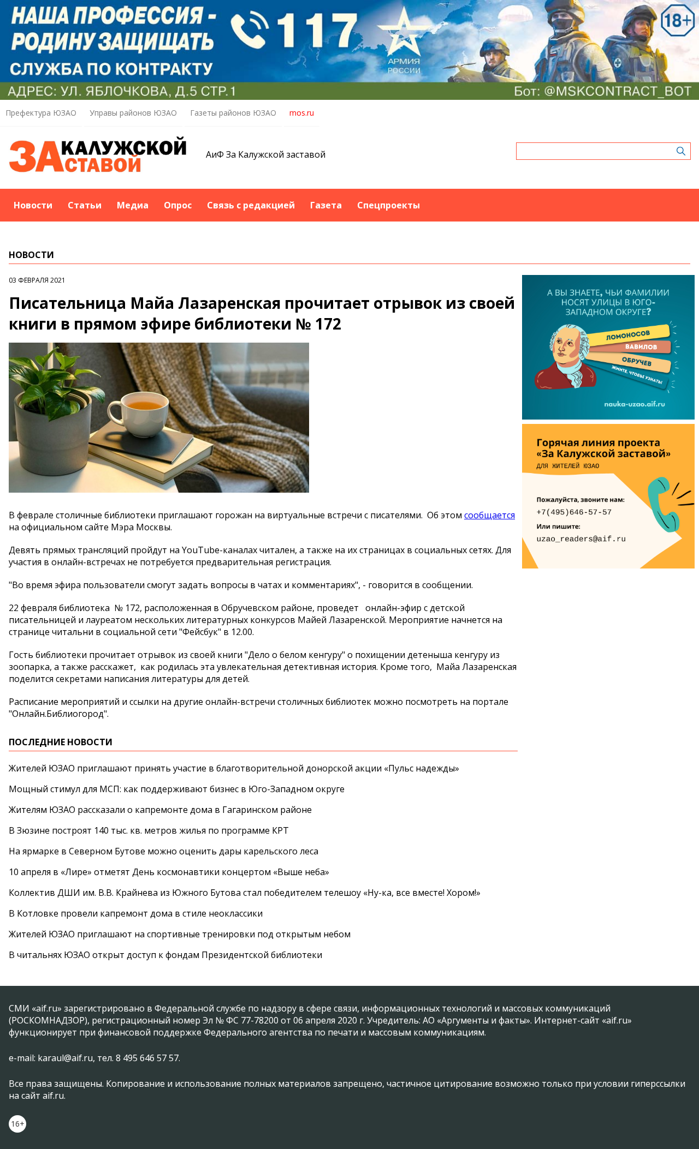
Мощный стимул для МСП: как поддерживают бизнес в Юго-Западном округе (177, 789)
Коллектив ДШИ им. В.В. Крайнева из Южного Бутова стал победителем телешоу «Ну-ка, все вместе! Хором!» (245, 893)
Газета (326, 205)
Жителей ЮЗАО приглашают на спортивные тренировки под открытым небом (180, 934)
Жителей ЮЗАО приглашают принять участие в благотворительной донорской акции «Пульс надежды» (234, 768)
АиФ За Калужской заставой (265, 154)
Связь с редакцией (251, 205)
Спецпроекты (388, 205)
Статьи (85, 205)
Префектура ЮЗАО (40, 112)
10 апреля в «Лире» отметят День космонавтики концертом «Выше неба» (169, 872)
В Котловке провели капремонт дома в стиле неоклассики (136, 913)
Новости (33, 205)
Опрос (178, 205)
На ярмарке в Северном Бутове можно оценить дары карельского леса (163, 851)
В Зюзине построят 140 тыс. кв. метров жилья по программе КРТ (149, 830)
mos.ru (301, 112)
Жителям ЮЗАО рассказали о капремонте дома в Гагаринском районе (160, 810)
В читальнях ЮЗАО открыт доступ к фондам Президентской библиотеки (165, 955)
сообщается (489, 515)
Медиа (133, 205)
